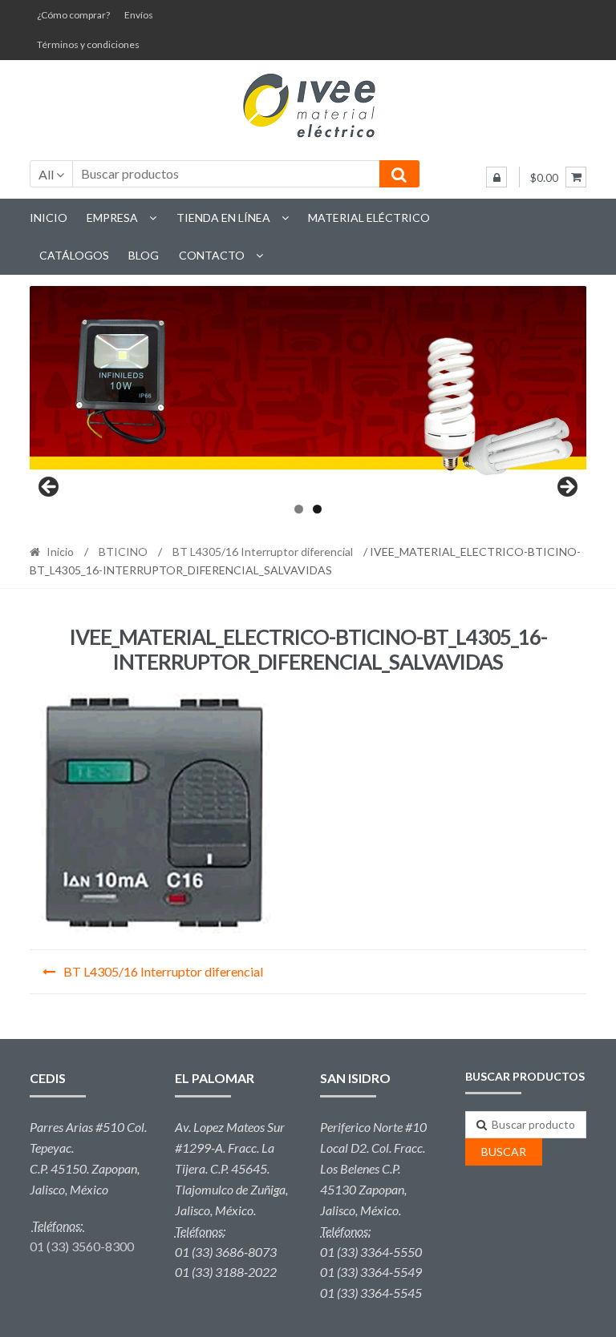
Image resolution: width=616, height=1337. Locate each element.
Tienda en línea (223, 217)
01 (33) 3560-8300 (82, 1246)
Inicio (48, 217)
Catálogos (74, 255)
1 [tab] (298, 509)
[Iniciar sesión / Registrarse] (496, 177)
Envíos (138, 15)
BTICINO (123, 551)
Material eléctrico (369, 217)
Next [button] (566, 488)
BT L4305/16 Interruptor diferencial (262, 551)
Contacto (212, 255)
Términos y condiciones (88, 44)
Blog (143, 255)
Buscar (503, 1151)
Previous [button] (50, 488)
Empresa (112, 217)
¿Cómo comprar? (73, 15)
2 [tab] (317, 509)
